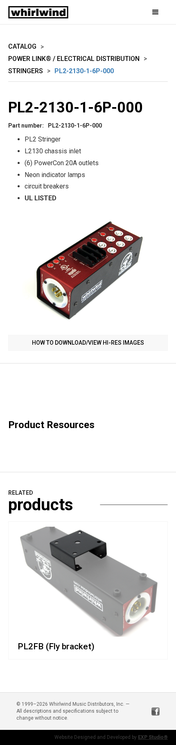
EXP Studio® (153, 737)
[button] (143, 12)
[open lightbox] (88, 271)
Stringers (25, 71)
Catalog (22, 46)
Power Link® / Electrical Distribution (74, 59)
